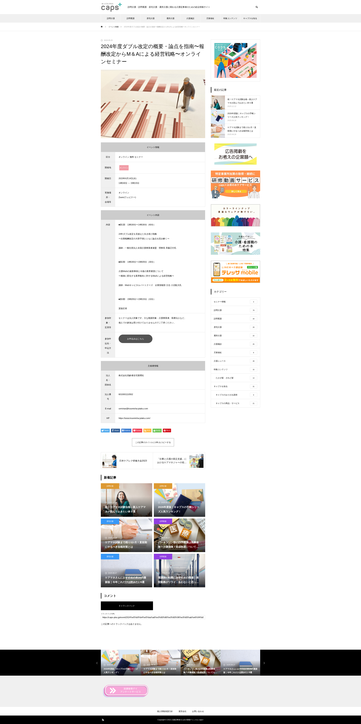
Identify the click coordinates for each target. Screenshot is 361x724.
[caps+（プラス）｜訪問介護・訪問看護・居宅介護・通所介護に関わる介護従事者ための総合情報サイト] (111, 7)
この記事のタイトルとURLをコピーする (153, 442)
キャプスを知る (250, 18)
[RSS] (103, 719)
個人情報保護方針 (165, 711)
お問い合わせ (198, 711)
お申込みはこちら (135, 339)
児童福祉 (210, 18)
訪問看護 (131, 18)
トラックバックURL (108, 614)
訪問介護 (111, 18)
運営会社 (182, 711)
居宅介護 (151, 18)
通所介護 (170, 18)
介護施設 (190, 18)
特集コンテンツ (230, 18)
